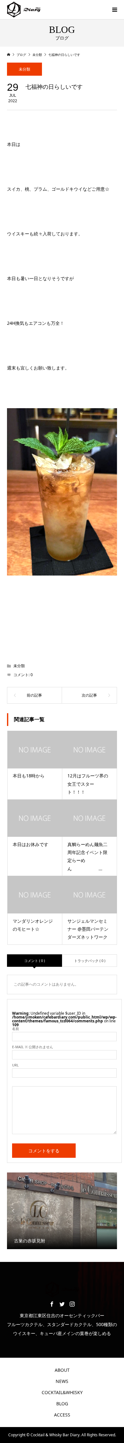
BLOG (62, 1404)
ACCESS (62, 1415)
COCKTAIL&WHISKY (62, 1392)
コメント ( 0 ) (34, 960)
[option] (62, 1210)
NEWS (62, 1381)
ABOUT (62, 1370)
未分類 (24, 69)
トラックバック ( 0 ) (89, 960)
